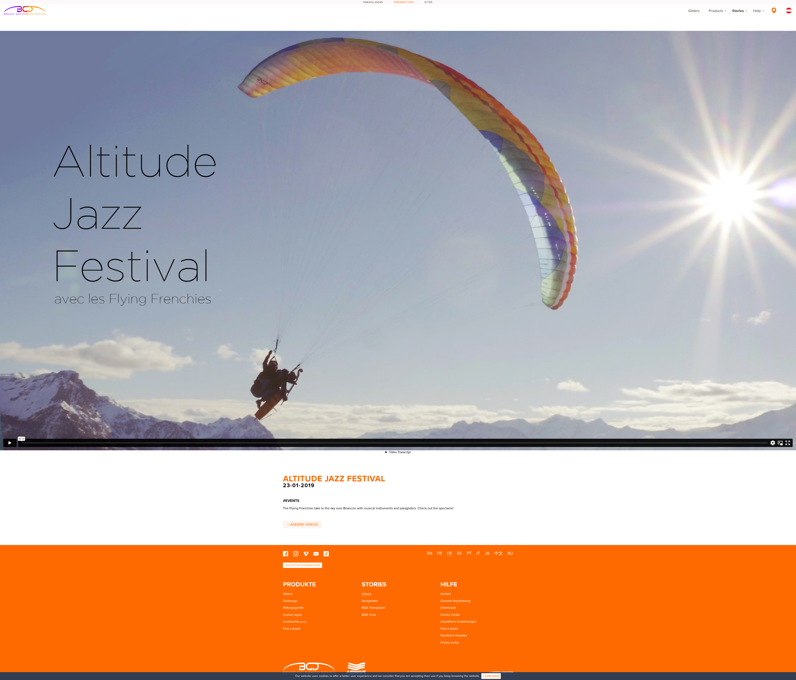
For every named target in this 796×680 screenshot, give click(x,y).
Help (757, 10)
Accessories (291, 621)
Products (716, 10)
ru (510, 553)
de (449, 553)
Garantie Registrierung (455, 601)
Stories (738, 10)
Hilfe (448, 584)
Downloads (448, 608)
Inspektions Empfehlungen (458, 621)
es (459, 553)
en (429, 553)
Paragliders (373, 2)
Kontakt (445, 594)
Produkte (299, 584)
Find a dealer (292, 628)
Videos (366, 594)
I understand (491, 676)
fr (439, 553)
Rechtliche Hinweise (453, 635)
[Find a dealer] (774, 10)
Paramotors (404, 2)
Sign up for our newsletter (302, 565)
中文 (498, 553)
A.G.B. (303, 622)
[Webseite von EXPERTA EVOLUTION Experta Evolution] (501, 671)
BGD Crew (369, 615)
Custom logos (292, 615)
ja (487, 553)
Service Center (450, 615)
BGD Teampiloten (373, 608)
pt (469, 553)
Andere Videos (303, 524)
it (478, 553)
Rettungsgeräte (293, 608)
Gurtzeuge (290, 601)
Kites (429, 2)
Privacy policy (449, 642)
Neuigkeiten (370, 601)
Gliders (694, 10)
